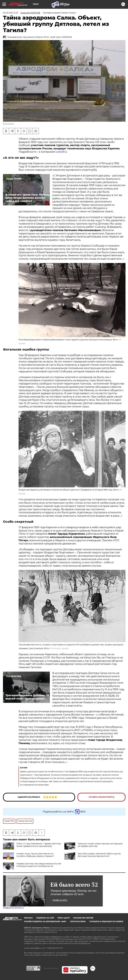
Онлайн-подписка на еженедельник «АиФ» (45, 922)
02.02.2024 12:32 (10, 13)
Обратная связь (78, 922)
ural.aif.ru (61, 151)
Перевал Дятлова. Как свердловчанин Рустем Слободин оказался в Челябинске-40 (38, 864)
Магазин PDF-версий (83, 918)
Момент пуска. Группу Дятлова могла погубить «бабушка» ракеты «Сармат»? (35, 854)
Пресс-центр (64, 918)
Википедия (8, 123)
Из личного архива (59, 648)
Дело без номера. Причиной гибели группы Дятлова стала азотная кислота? (99, 854)
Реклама (28, 918)
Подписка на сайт (45, 918)
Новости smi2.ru (13, 907)
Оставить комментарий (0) (101, 797)
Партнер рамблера (51, 968)
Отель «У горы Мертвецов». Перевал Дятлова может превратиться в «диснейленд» (38, 844)
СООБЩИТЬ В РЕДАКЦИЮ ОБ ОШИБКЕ (106, 922)
